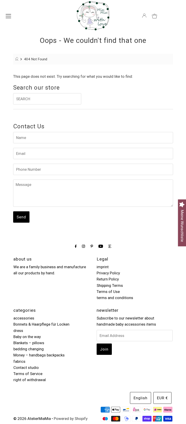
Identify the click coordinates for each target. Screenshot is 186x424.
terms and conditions (115, 297)
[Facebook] (76, 246)
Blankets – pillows (28, 343)
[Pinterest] (92, 246)
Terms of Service (27, 373)
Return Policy (108, 279)
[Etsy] (109, 246)
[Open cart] (154, 15)
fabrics (19, 361)
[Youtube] (100, 246)
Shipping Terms (110, 285)
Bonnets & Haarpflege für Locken (41, 324)
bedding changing (28, 349)
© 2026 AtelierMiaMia (32, 418)
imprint (103, 267)
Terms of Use (108, 291)
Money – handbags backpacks (39, 355)
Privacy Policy (108, 273)
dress (18, 330)
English (140, 398)
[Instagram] (83, 246)
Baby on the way (27, 336)
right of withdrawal (29, 380)
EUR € (162, 398)
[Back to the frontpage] (17, 59)
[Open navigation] (8, 15)
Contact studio (26, 367)
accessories (23, 318)
